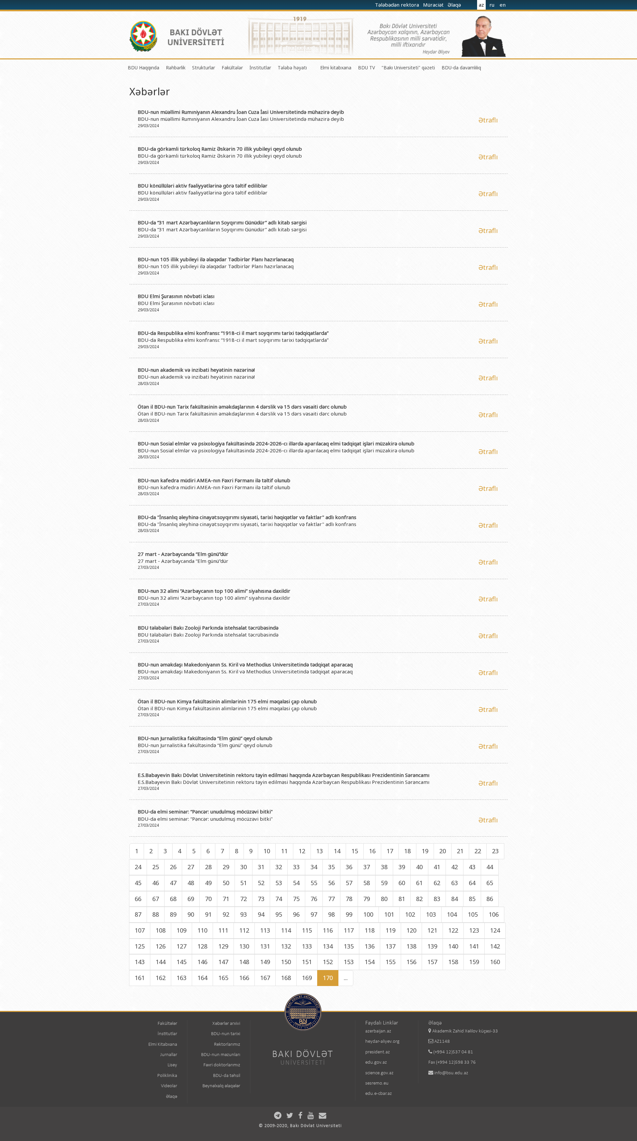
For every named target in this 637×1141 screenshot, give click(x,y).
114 (286, 930)
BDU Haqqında (143, 67)
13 (319, 851)
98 (331, 914)
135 (349, 946)
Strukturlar (203, 67)
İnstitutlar (260, 67)
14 (337, 851)
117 (349, 930)
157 (432, 962)
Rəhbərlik (175, 67)
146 (202, 962)
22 (477, 851)
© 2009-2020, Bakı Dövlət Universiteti (300, 1126)
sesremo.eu (377, 1083)
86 (489, 899)
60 (401, 883)
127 (181, 946)
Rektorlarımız (227, 1044)
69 (190, 899)
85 (472, 899)
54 (296, 883)
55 (314, 883)
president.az (377, 1052)
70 (208, 899)
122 (453, 930)
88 (155, 914)
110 (202, 930)
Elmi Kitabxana (162, 1044)
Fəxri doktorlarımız (221, 1065)
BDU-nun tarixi (225, 1033)
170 (328, 978)
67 (155, 899)
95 (278, 914)
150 (286, 962)
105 (473, 914)
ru (491, 4)
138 (411, 946)
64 (472, 883)
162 (161, 978)
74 (278, 899)
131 (265, 946)
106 (494, 914)
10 (266, 851)
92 (226, 914)
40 (419, 867)
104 (452, 914)
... (346, 978)
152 (328, 962)
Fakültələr (232, 67)
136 (370, 946)
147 (223, 962)
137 (390, 946)
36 (349, 867)
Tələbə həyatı (292, 67)
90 (190, 914)
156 (411, 962)
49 (208, 883)
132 (286, 946)
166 (244, 978)
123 (474, 930)
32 (278, 867)
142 (495, 946)
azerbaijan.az (378, 1031)
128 (202, 946)
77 (331, 899)
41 (437, 867)
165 (223, 978)
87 (138, 914)
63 (454, 883)
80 (384, 899)
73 (261, 899)
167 (265, 978)
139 (432, 946)
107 (140, 930)
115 (307, 930)
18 (407, 851)
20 (442, 851)
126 (161, 946)
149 (265, 962)
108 (161, 930)
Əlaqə (455, 4)
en (503, 4)
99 (349, 914)
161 (140, 978)
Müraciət (434, 4)
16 (372, 851)
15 (354, 851)
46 (155, 883)
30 (243, 867)
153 (349, 962)
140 (453, 946)
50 (226, 883)
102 (410, 914)
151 (307, 962)
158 (453, 962)
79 (366, 899)
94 (261, 914)
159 (474, 962)
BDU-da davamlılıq (461, 67)
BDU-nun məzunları (220, 1054)
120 (411, 930)
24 (138, 867)
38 (384, 867)
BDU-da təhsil (226, 1075)
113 (265, 930)
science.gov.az (379, 1073)
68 (173, 899)
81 (401, 899)
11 (284, 851)
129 (223, 946)
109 (181, 930)
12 (302, 851)
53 (278, 883)
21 (460, 851)
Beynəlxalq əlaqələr (221, 1086)
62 (437, 883)
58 (366, 883)
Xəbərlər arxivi (226, 1023)
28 (208, 867)
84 (454, 899)
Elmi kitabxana (335, 67)
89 (173, 914)
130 (244, 946)
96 (296, 914)
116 (328, 930)
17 (390, 851)
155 (390, 962)
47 (173, 883)
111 (223, 930)
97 (314, 914)
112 (244, 930)
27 (190, 867)
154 (370, 962)
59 (384, 883)
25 (155, 867)
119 (390, 930)
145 (181, 962)
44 (489, 867)
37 (366, 867)
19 (425, 851)
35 (331, 867)
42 (454, 867)
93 (243, 914)
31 (261, 867)
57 (349, 883)
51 (243, 883)
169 (307, 978)
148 (244, 962)
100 (368, 914)
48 (190, 883)
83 (437, 899)
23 (495, 851)
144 (161, 962)
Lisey (172, 1065)
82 (419, 899)
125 (140, 946)
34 (314, 867)
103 (431, 914)
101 (389, 914)
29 (226, 867)
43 (472, 867)
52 (261, 883)
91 (208, 914)
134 (328, 946)
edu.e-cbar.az (378, 1093)
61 (419, 883)
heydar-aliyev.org (382, 1041)
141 (474, 946)
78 (349, 899)
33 (296, 867)
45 (138, 883)
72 (243, 899)
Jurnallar (168, 1054)
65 (489, 883)
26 (173, 867)
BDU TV (366, 67)
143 (140, 962)
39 (401, 867)
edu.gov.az (376, 1062)
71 (226, 899)
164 (202, 978)
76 (314, 899)
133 (307, 946)
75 (296, 899)
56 (331, 883)
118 (370, 930)
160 (495, 962)
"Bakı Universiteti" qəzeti (408, 67)
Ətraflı (488, 119)
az (481, 4)
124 (495, 930)
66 (138, 899)
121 (432, 930)
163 (181, 978)
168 (286, 978)
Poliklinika (167, 1075)
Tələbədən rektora (397, 4)
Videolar (169, 1086)
